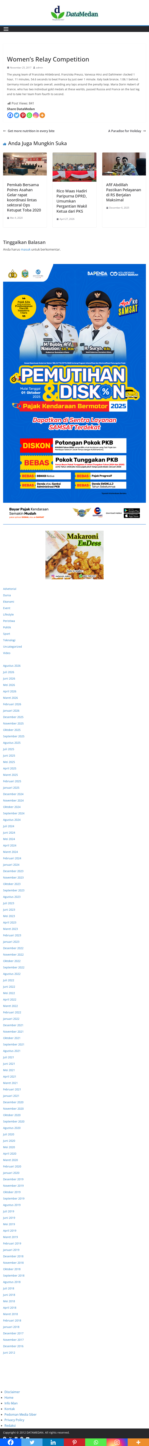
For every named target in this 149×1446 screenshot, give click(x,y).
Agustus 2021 (12, 1051)
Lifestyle (8, 614)
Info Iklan (11, 1403)
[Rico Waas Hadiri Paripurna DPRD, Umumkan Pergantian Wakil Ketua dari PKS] (74, 167)
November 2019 (13, 1185)
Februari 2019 (12, 1243)
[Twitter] (16, 115)
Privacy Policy (14, 1420)
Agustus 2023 (12, 897)
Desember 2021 (13, 1025)
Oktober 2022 (12, 961)
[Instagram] (36, 115)
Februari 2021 (12, 1089)
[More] (42, 115)
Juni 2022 (9, 986)
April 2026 (9, 691)
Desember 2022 (13, 948)
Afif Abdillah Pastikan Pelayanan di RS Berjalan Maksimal (123, 192)
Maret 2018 (10, 1314)
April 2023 (9, 922)
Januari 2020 (11, 1173)
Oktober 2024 (12, 807)
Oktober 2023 (12, 884)
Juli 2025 (8, 749)
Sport (6, 634)
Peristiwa (9, 621)
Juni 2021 (9, 1063)
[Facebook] (10, 115)
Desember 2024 (13, 794)
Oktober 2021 (12, 1038)
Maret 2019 (10, 1237)
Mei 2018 (9, 1301)
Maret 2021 (10, 1083)
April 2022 (9, 999)
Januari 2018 (11, 1327)
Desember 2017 (13, 1333)
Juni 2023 (9, 909)
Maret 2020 (10, 1160)
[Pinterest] (23, 115)
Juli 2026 (8, 672)
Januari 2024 (11, 864)
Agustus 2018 (12, 1282)
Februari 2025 (12, 781)
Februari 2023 (12, 935)
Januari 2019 (11, 1250)
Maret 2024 (10, 852)
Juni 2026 (9, 678)
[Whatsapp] (29, 115)
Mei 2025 (9, 762)
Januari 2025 (11, 787)
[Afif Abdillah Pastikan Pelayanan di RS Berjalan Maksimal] (124, 164)
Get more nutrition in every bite (31, 131)
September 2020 (13, 1121)
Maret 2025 (10, 775)
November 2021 (13, 1031)
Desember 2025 (13, 717)
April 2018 (9, 1307)
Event (6, 608)
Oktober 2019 (12, 1192)
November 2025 (13, 723)
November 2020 (13, 1108)
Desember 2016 (13, 1346)
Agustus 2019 (12, 1205)
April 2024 (9, 845)
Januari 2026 (11, 710)
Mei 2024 (9, 839)
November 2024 (13, 800)
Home (8, 1397)
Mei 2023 (9, 916)
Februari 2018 (12, 1320)
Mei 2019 (9, 1224)
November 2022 (13, 954)
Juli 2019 (8, 1211)
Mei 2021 (9, 1070)
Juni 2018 (9, 1295)
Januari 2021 (11, 1096)
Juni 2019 (9, 1218)
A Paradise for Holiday (124, 131)
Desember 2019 (13, 1179)
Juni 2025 (9, 755)
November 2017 (13, 1340)
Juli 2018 (8, 1288)
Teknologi (9, 640)
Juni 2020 (9, 1141)
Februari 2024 (12, 858)
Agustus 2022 (12, 974)
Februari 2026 (12, 704)
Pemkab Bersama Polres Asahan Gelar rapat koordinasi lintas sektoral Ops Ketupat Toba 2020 (24, 197)
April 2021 (9, 1076)
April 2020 (9, 1153)
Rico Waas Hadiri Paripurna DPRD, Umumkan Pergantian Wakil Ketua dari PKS (71, 201)
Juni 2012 (9, 1352)
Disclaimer (12, 1392)
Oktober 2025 (12, 730)
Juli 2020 (8, 1134)
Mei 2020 (9, 1147)
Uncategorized (16, 50)
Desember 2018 (13, 1256)
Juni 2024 (9, 832)
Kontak (9, 1409)
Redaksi (10, 1425)
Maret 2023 (10, 929)
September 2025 (13, 736)
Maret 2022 (10, 1006)
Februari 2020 (12, 1166)
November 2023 (13, 877)
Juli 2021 (8, 1057)
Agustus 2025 (12, 742)
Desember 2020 (13, 1102)
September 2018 (13, 1275)
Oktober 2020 (12, 1115)
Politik (7, 627)
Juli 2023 (8, 903)
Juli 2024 (8, 826)
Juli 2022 (8, 980)
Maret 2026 (10, 698)
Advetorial (9, 589)
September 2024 (13, 813)
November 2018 (13, 1262)
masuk (25, 249)
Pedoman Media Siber (20, 1414)
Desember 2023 (13, 871)
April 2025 (9, 768)
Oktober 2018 (12, 1269)
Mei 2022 (9, 993)
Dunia (7, 595)
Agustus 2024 (12, 820)
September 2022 (13, 967)
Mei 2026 (9, 685)
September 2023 (13, 890)
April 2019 (9, 1230)
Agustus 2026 (12, 665)
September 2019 (13, 1198)
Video (6, 653)
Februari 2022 (12, 1012)
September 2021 (13, 1044)
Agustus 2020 (12, 1128)
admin (39, 67)
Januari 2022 (11, 1019)
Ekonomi (8, 601)
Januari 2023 (11, 942)
